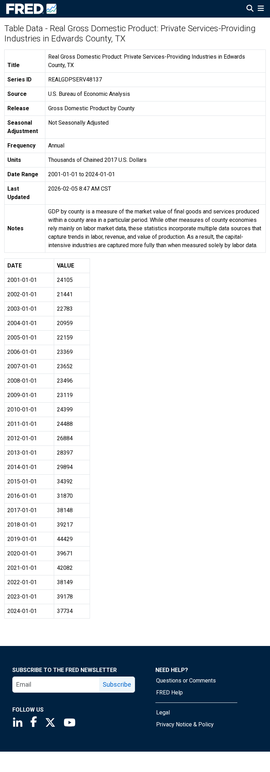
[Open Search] (250, 9)
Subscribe (117, 684)
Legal (163, 712)
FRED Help (169, 692)
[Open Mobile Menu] (260, 9)
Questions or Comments (186, 680)
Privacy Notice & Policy (185, 724)
